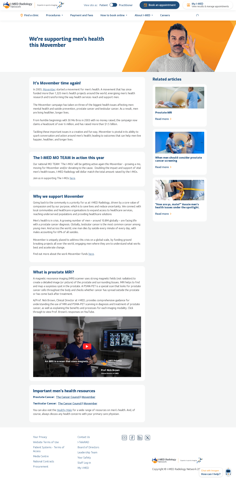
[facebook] (132, 452)
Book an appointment (162, 5)
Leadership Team (87, 452)
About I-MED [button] (142, 15)
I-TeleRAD (83, 442)
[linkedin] (139, 452)
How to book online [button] (113, 15)
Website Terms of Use (46, 442)
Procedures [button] (53, 15)
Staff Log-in (84, 462)
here (72, 178)
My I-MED (83, 467)
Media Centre (41, 456)
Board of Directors (88, 447)
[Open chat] (228, 472)
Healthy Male (64, 410)
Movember (49, 89)
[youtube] (124, 452)
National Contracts (43, 461)
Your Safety (84, 457)
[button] (211, 472)
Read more (162, 119)
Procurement (40, 466)
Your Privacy (40, 437)
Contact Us (84, 437)
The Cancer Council (68, 397)
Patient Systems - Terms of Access (48, 449)
